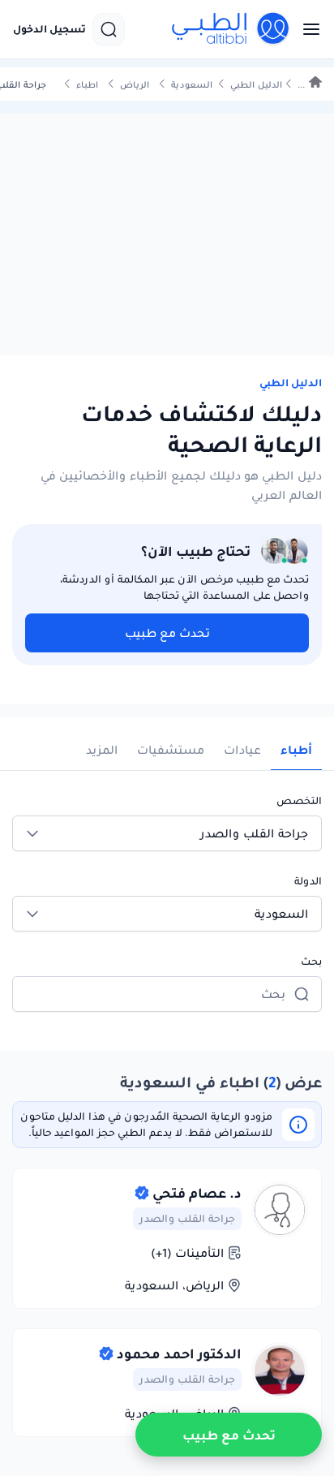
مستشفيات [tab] (170, 750)
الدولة (308, 881)
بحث (311, 961)
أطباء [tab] (296, 750)
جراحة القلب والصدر (187, 1218)
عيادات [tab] (242, 750)
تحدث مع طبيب (167, 633)
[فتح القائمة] (306, 29)
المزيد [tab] (102, 750)
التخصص (299, 800)
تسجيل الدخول (49, 29)
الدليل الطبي (256, 85)
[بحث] (108, 29)
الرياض (134, 85)
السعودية (191, 85)
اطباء (87, 85)
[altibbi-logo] (231, 29)
